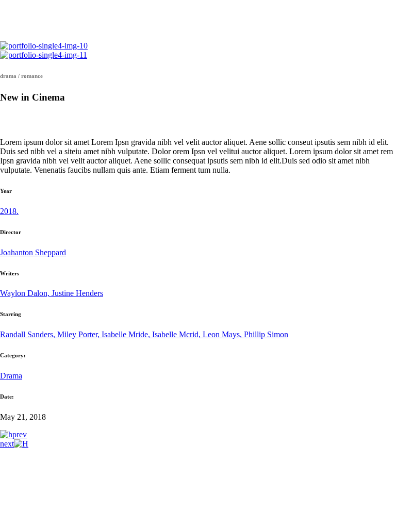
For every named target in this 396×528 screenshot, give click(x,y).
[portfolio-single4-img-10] (44, 45)
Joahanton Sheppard (33, 252)
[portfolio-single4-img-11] (43, 55)
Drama (11, 375)
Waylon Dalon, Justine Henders (51, 293)
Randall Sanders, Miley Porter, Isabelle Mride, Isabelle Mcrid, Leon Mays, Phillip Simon (144, 334)
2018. (9, 211)
